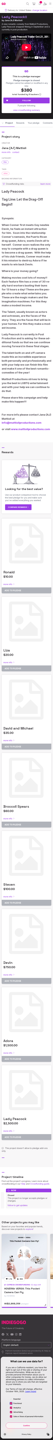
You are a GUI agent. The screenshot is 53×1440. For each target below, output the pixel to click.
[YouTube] (11, 1334)
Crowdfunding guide (39, 1184)
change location (39, 10)
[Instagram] (16, 1334)
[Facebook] (3, 1334)
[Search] (28, 4)
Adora (8, 1041)
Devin (7, 962)
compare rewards (18, 507)
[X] (7, 1334)
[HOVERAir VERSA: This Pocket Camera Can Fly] (24, 1256)
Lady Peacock (15, 1119)
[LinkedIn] (20, 1334)
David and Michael (18, 728)
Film (5, 162)
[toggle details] (46, 1306)
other (6, 173)
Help (23, 1184)
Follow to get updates (18, 1205)
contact (15, 152)
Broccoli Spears (16, 806)
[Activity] (40, 4)
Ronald (9, 572)
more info (6, 152)
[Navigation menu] (50, 4)
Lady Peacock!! (14, 17)
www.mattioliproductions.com (30, 429)
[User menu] (45, 4)
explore (29, 1229)
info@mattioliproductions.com (21, 422)
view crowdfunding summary (26, 110)
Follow (26, 100)
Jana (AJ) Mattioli (13, 20)
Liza (6, 650)
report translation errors (23, 1353)
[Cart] (34, 4)
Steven (9, 884)
